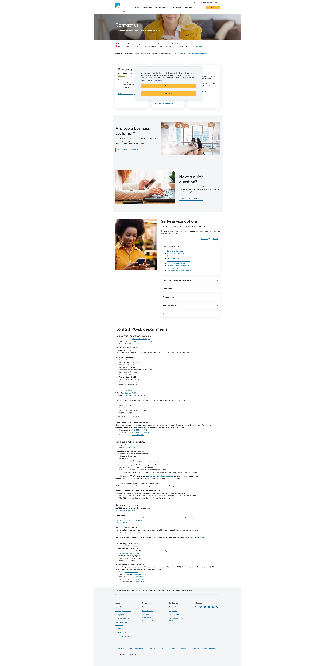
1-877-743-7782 (129, 447)
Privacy (162, 649)
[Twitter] (200, 607)
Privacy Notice (157, 80)
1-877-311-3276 (142, 432)
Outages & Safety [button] (147, 7)
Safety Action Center (149, 621)
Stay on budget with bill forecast (178, 256)
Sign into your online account (129, 553)
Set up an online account (175, 251)
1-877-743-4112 (138, 344)
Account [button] (136, 7)
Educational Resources (123, 618)
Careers (118, 629)
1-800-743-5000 (196, 46)
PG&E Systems (120, 632)
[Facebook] (196, 607)
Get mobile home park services (178, 266)
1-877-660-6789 (180, 54)
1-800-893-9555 (125, 391)
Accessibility (119, 649)
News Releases (147, 611)
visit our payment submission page (159, 476)
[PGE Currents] (217, 607)
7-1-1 (125, 395)
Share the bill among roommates (178, 261)
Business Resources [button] (175, 7)
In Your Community (122, 636)
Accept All (168, 86)
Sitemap (183, 649)
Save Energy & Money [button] (161, 7)
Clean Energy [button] (188, 7)
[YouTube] (209, 607)
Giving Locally (120, 615)
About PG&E (119, 607)
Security (172, 649)
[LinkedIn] (205, 607)
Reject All (168, 93)
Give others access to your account (179, 271)
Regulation (151, 649)
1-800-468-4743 (140, 430)
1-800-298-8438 (129, 393)
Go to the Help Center (190, 198)
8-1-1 (130, 416)
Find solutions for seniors (176, 263)
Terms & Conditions (136, 649)
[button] (195, 2)
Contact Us (172, 607)
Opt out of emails (173, 268)
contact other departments (197, 54)
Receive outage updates (175, 253)
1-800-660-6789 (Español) (142, 341)
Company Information (123, 611)
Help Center (143, 54)
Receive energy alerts (174, 258)
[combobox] (183, 2)
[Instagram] (213, 607)
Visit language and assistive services (128, 520)
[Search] (188, 3)
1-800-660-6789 (139, 574)
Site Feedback (174, 615)
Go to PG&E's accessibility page (126, 510)
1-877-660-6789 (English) (141, 339)
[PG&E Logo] (118, 5)
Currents (145, 607)
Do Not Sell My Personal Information (203, 649)
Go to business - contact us (128, 150)
